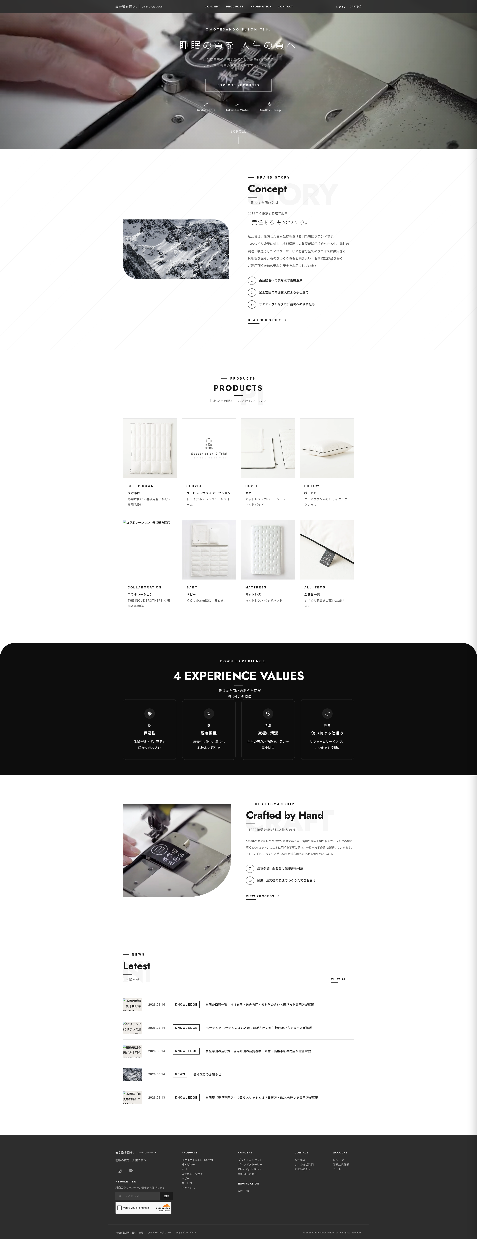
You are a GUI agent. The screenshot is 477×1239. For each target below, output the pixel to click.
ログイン (341, 6)
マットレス (188, 1188)
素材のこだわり (247, 1174)
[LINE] (131, 1171)
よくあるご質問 (304, 1164)
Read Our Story (264, 320)
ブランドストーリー (250, 1164)
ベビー (186, 1178)
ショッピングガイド (186, 1232)
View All (340, 979)
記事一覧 (243, 1191)
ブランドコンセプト (250, 1160)
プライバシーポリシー (159, 1232)
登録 (166, 1196)
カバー (186, 1169)
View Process (260, 896)
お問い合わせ (303, 1169)
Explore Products (238, 85)
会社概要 (300, 1160)
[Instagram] (120, 1171)
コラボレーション (192, 1174)
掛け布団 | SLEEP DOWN (197, 1160)
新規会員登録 (341, 1164)
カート (337, 1169)
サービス (187, 1183)
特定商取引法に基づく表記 (129, 1232)
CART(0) (355, 6)
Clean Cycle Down (249, 1169)
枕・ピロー (188, 1164)
